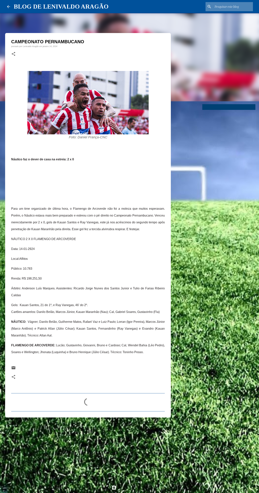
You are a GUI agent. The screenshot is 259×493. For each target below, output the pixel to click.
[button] (13, 54)
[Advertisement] (88, 449)
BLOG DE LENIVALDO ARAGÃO (61, 6)
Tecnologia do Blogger (131, 487)
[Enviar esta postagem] (13, 369)
